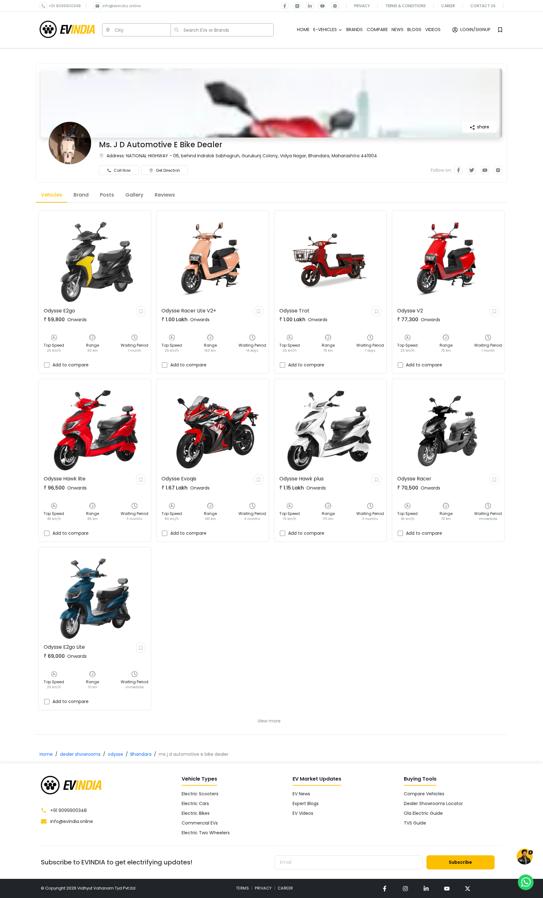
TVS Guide (415, 823)
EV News (301, 794)
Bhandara (140, 754)
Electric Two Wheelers (206, 833)
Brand (81, 194)
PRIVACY (263, 888)
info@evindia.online (121, 5)
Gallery (134, 194)
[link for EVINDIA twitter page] (294, 6)
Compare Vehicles (424, 794)
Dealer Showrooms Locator (433, 803)
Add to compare (70, 365)
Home (46, 754)
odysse (115, 754)
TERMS (242, 888)
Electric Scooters (200, 794)
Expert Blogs (306, 803)
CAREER (285, 888)
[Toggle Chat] (524, 858)
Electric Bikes (196, 813)
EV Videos (303, 813)
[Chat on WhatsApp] (526, 882)
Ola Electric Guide (423, 813)
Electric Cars (195, 803)
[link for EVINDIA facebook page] (284, 5)
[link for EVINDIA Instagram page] (332, 6)
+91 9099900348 (64, 5)
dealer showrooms (80, 754)
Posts (107, 194)
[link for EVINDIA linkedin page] (307, 6)
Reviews (165, 194)
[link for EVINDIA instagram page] (405, 888)
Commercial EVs (200, 823)
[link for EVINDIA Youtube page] (320, 6)
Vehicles (51, 194)
